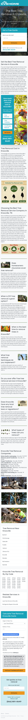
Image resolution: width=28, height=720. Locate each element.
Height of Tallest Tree (7, 621)
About (2, 713)
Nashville (4, 565)
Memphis (4, 558)
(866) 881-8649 (9, 50)
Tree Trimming (6, 121)
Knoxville (4, 555)
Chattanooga (5, 538)
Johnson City (5, 551)
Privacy (22, 716)
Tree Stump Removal (7, 126)
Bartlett (4, 535)
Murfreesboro (5, 561)
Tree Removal (6, 115)
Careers (7, 713)
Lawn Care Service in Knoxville (10, 601)
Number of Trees (6, 626)
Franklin (4, 545)
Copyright (3, 717)
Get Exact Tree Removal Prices (13, 670)
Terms (18, 716)
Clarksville (4, 541)
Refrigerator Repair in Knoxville (10, 604)
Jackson (4, 548)
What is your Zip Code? (8, 35)
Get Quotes (14, 43)
